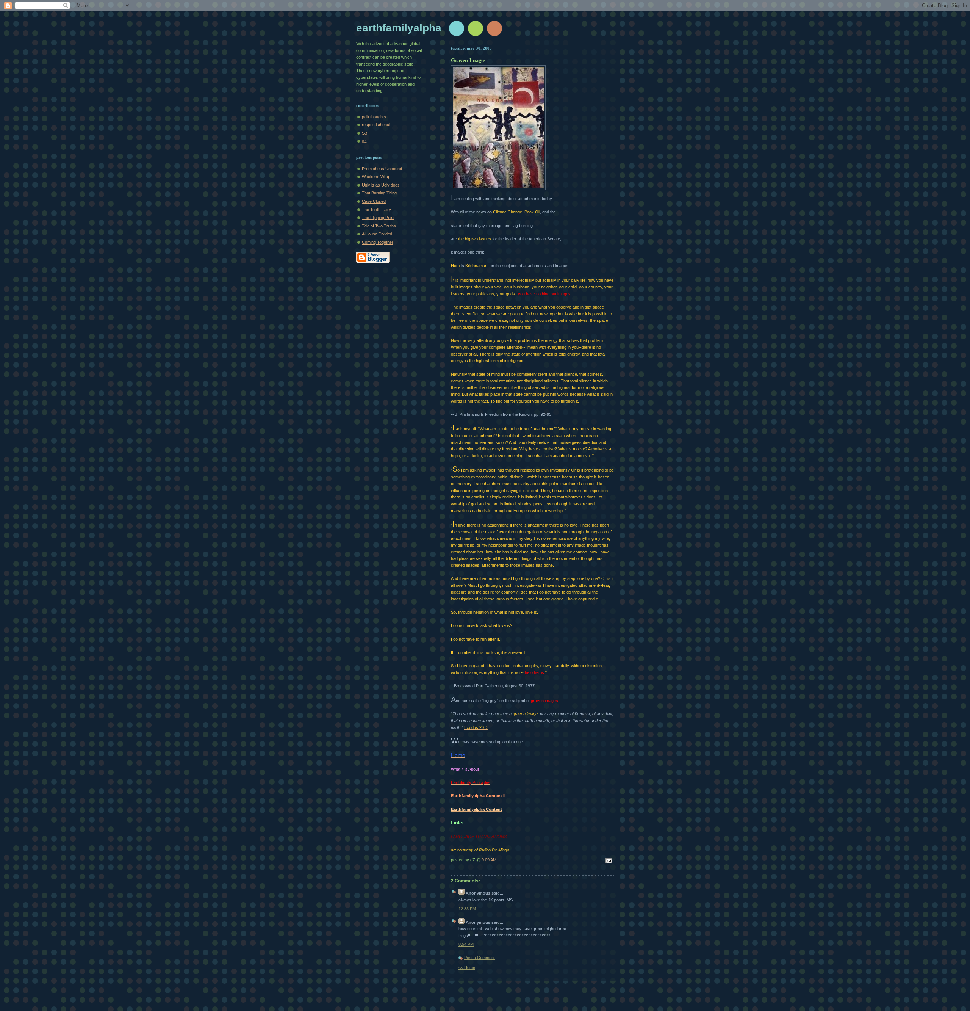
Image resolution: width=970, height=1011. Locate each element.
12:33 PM (467, 908)
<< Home (466, 967)
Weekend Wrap (376, 176)
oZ (364, 141)
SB (364, 133)
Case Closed (374, 201)
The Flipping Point (378, 217)
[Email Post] (608, 861)
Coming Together (377, 242)
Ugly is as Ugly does (381, 185)
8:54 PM (466, 944)
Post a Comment (479, 957)
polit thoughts (374, 116)
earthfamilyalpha (398, 28)
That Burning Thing (379, 193)
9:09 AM (489, 859)
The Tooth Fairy (376, 209)
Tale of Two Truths (379, 226)
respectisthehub (376, 124)
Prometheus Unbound (382, 168)
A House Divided (377, 234)
